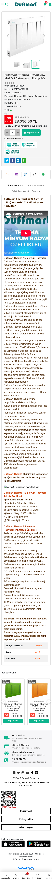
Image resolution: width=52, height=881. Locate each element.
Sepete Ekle (33, 132)
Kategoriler (26, 819)
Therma (38, 645)
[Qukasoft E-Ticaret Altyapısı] (26, 868)
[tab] (15, 185)
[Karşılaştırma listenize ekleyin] (34, 174)
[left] (3, 701)
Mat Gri (38, 652)
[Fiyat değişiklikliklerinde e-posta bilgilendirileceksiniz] (44, 174)
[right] (48, 701)
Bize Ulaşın (26, 827)
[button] (7, 36)
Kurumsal (26, 811)
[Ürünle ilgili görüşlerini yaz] (25, 174)
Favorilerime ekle (15, 138)
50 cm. (38, 658)
